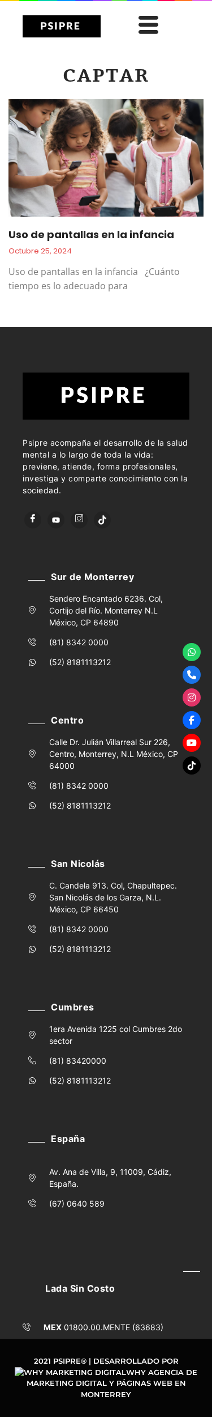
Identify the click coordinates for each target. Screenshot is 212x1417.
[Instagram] (79, 519)
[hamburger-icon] (146, 26)
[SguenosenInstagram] (192, 697)
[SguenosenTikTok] (192, 765)
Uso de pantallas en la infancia (91, 234)
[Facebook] (32, 519)
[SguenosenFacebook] (192, 720)
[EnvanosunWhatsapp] (192, 652)
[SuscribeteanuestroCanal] (192, 743)
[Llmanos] (192, 675)
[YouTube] (55, 519)
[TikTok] (102, 519)
